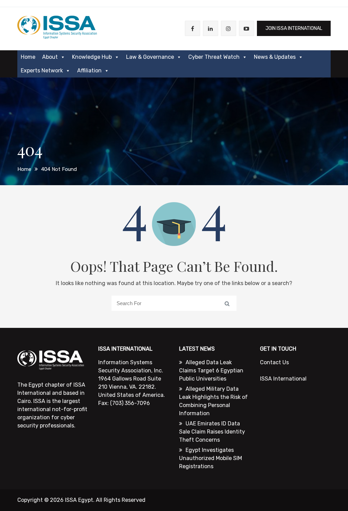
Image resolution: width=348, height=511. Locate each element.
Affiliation (89, 70)
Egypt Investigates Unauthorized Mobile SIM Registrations (210, 458)
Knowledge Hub (92, 57)
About (50, 57)
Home (28, 57)
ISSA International (283, 378)
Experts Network (42, 70)
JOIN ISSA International (293, 28)
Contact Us (274, 362)
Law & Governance (150, 57)
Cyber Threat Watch (214, 57)
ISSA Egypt (79, 500)
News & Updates (275, 57)
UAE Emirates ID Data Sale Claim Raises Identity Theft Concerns (212, 431)
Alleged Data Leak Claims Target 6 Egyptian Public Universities (211, 370)
